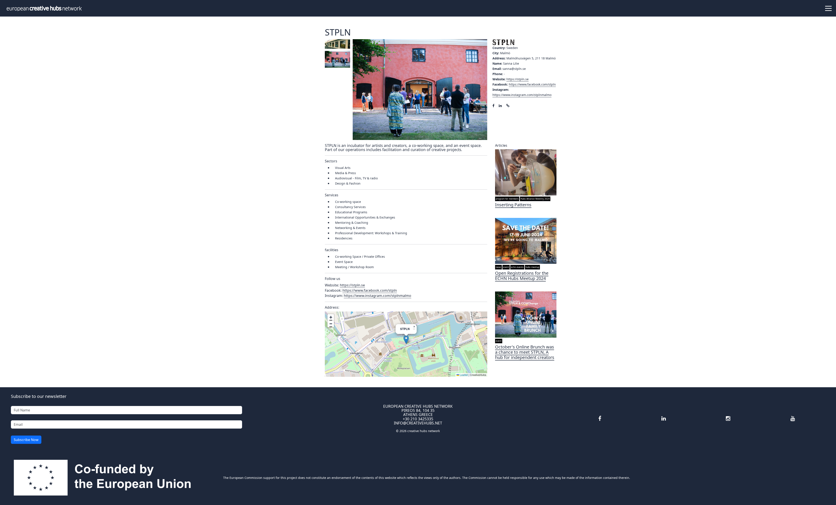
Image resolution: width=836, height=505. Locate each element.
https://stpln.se (517, 79)
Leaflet (463, 375)
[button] (406, 339)
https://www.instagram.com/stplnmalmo (521, 95)
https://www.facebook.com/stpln (532, 84)
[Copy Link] (507, 105)
